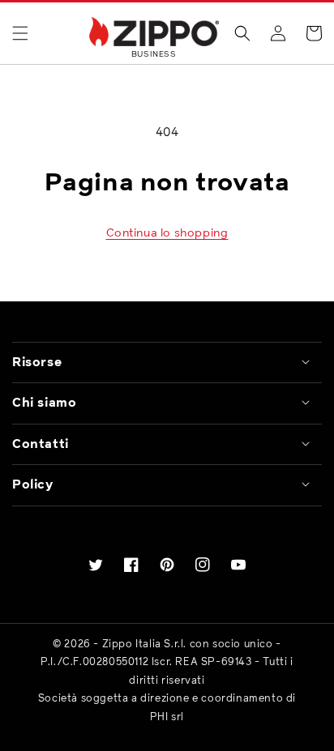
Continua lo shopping (167, 233)
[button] (20, 33)
